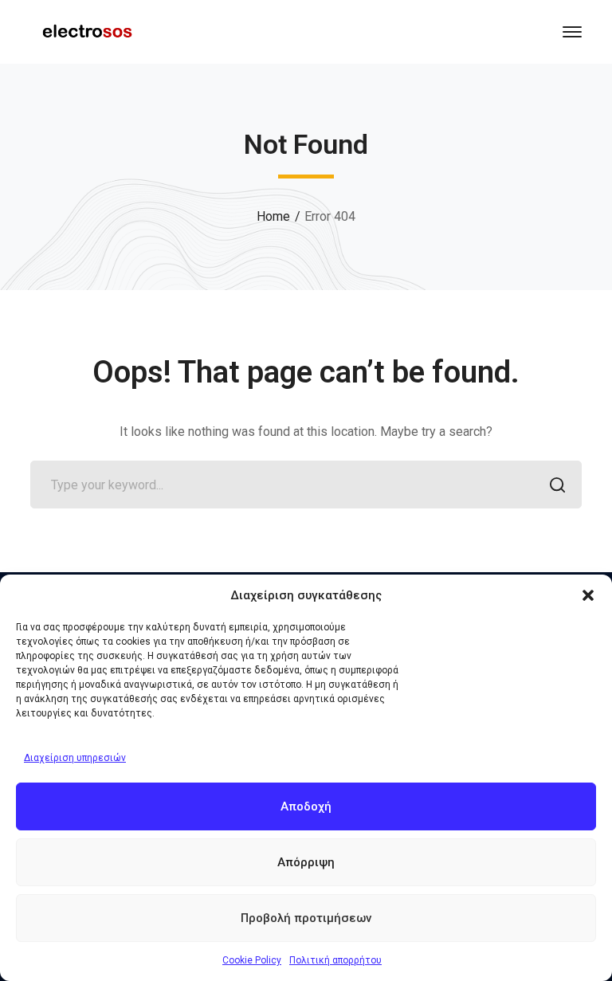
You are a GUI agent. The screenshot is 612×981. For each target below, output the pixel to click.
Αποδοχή (306, 806)
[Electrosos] (86, 30)
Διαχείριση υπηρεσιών (75, 757)
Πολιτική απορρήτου (335, 960)
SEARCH (557, 484)
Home (273, 216)
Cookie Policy (251, 960)
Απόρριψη (306, 862)
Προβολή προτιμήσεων (306, 918)
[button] (588, 595)
